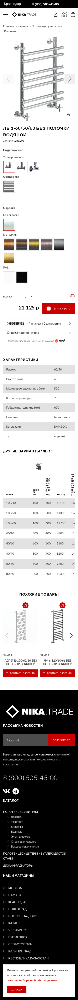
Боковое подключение (25, 846)
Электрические (20, 836)
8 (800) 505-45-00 (30, 777)
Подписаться (61, 740)
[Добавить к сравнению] (25, 605)
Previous (6, 635)
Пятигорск (17, 937)
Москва (15, 888)
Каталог (23, 26)
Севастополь (20, 944)
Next (71, 635)
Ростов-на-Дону (22, 916)
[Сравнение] (64, 14)
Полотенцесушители (46, 26)
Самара (14, 895)
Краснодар (17, 902)
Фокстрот (17, 821)
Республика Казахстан (28, 958)
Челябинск (18, 930)
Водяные (10, 31)
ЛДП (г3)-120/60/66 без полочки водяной (21, 662)
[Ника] (39, 711)
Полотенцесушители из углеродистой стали (34, 856)
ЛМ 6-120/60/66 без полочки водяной (57, 662)
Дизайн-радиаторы (18, 865)
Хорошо (16, 989)
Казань (14, 923)
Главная (8, 26)
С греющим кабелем (23, 841)
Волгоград (17, 909)
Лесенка (16, 816)
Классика (17, 826)
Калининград (19, 951)
